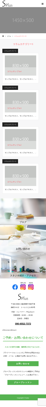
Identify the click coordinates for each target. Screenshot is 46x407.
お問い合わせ (23, 364)
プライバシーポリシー (9, 330)
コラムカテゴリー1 (10, 51)
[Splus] (7, 3)
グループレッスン (23, 382)
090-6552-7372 (23, 323)
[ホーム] (3, 36)
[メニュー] (42, 3)
